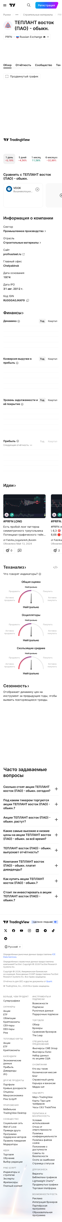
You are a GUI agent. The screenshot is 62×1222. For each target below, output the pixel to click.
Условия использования (40, 1121)
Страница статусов (43, 1163)
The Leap (37, 1035)
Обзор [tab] (7, 65)
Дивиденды (10, 1070)
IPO (5, 1074)
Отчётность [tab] (23, 65)
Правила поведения (14, 1140)
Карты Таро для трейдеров (41, 1102)
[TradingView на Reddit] (5, 938)
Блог (35, 1075)
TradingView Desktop (14, 1112)
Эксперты (8, 1178)
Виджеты (37, 1173)
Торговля (8, 1154)
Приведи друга (12, 1130)
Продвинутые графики (45, 1184)
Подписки (37, 1007)
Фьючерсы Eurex (41, 1051)
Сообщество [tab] (43, 65)
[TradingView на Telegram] (45, 930)
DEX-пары (9, 1029)
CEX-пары (9, 1025)
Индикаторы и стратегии (11, 1173)
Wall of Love (9, 1126)
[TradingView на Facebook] (13, 930)
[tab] (42, 321)
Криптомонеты (11, 1021)
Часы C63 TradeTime (44, 1107)
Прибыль (8, 1067)
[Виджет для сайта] (55, 567)
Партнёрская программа (39, 1207)
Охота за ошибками (43, 1159)
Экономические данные (12, 1062)
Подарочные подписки (45, 1014)
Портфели (8, 1084)
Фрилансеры (10, 1182)
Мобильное (9, 1109)
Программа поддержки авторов (14, 1135)
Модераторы (10, 1144)
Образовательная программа (42, 1214)
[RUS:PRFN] (7, 515)
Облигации (9, 1018)
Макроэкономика (13, 1095)
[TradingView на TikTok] (53, 930)
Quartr (49, 981)
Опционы (8, 1091)
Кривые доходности (14, 1088)
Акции (6, 1010)
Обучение (8, 1158)
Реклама (37, 1198)
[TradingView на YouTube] (21, 930)
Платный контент (12, 1185)
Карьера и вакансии (43, 1083)
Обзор (36, 1024)
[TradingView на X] (5, 930)
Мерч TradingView (42, 1097)
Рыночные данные (42, 1010)
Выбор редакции (12, 1161)
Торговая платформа (44, 1188)
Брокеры (37, 1028)
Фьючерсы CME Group (45, 1048)
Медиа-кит (38, 1086)
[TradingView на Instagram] (29, 930)
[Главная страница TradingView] (12, 5)
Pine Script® (10, 1099)
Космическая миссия (44, 1072)
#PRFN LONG (12, 521)
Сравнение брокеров (44, 1031)
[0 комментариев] (19, 550)
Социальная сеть (13, 1123)
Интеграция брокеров (44, 1202)
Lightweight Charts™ (43, 1180)
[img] (44, 36)
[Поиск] (28, 5)
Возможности (40, 1003)
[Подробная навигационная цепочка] (16, 14)
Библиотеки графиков (44, 1177)
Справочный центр (43, 1079)
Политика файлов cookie (42, 1141)
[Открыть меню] (4, 5)
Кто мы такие (40, 1068)
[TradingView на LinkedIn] (37, 930)
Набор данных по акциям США (41, 1057)
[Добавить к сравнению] (37, 189)
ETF (5, 1014)
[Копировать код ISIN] (27, 300)
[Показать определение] (18, 321)
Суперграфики (11, 1000)
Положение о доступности (39, 1148)
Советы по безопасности (40, 1154)
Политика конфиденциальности (44, 1135)
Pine (5, 1032)
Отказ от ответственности (41, 1128)
